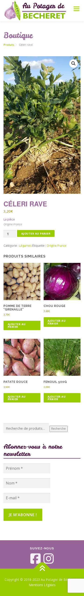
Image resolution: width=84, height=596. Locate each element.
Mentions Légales (42, 585)
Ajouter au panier (36, 233)
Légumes (25, 246)
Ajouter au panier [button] (17, 325)
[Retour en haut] (42, 568)
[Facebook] (35, 558)
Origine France (56, 246)
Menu (76, 9)
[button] (73, 63)
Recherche (58, 429)
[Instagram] (48, 558)
